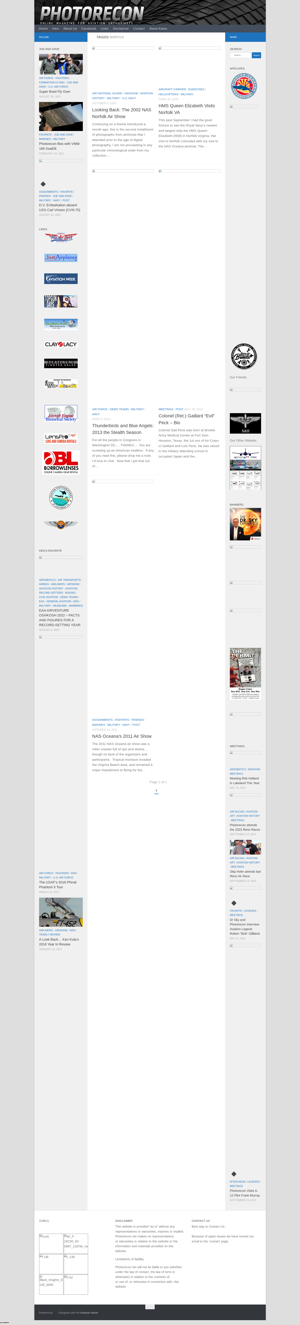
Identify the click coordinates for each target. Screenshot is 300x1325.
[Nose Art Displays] (61, 241)
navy (96, 414)
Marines (98, 724)
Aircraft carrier (172, 89)
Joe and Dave (63, 134)
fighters (122, 719)
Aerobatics (47, 579)
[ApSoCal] (61, 508)
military (113, 98)
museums (60, 605)
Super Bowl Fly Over (54, 92)
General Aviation (58, 601)
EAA (41, 601)
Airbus (44, 584)
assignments (102, 719)
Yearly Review (49, 934)
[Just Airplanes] (61, 261)
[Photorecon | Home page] (92, 18)
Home (43, 28)
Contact (139, 28)
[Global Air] (61, 329)
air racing (237, 811)
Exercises (196, 89)
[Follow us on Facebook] (81, 37)
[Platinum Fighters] (61, 367)
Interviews (238, 1181)
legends (250, 911)
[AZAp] (61, 528)
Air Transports (69, 579)
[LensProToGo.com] (61, 443)
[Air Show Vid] (61, 421)
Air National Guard (107, 93)
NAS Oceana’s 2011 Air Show (122, 736)
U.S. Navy (129, 98)
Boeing (70, 592)
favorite (45, 134)
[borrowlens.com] (61, 473)
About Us (70, 28)
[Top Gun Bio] (61, 306)
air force (100, 409)
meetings (166, 409)
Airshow (131, 93)
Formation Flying (52, 82)
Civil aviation (48, 597)
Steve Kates (158, 28)
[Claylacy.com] (61, 346)
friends (138, 719)
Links (105, 28)
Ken (76, 601)
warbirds (76, 605)
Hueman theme (89, 1312)
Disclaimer (121, 28)
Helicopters (168, 94)
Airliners (58, 584)
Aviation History (51, 588)
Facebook (88, 28)
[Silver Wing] (61, 387)
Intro (55, 28)
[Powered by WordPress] (55, 1312)
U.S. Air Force (58, 86)
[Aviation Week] (61, 283)
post (179, 409)
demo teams (119, 409)
